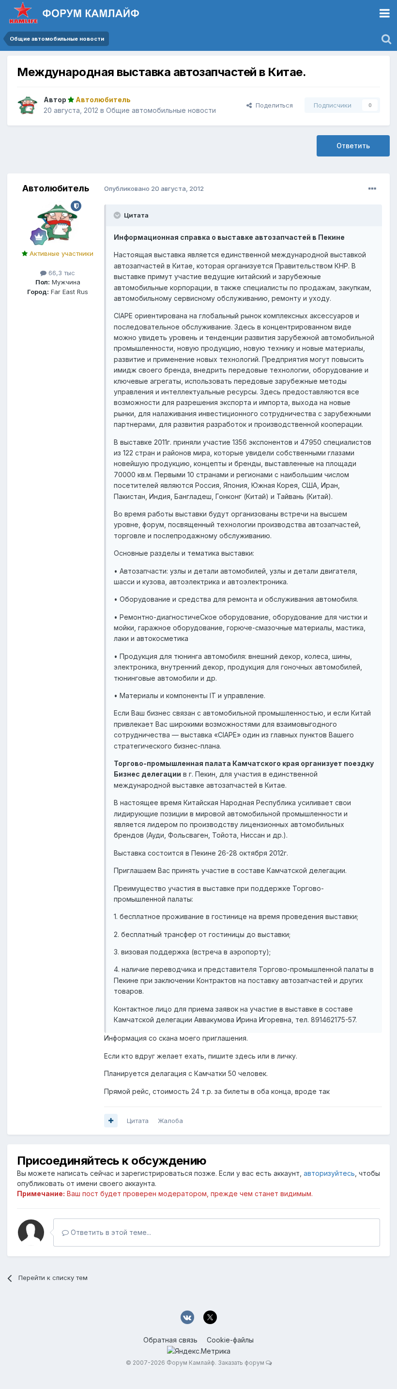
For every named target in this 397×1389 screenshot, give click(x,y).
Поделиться (272, 105)
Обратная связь (170, 1340)
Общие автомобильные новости (161, 110)
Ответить (353, 145)
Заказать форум (241, 1362)
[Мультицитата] (111, 1120)
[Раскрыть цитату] (118, 215)
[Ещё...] (372, 189)
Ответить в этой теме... (110, 1232)
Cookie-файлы (230, 1340)
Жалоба (170, 1120)
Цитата (138, 1120)
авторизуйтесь (329, 1173)
